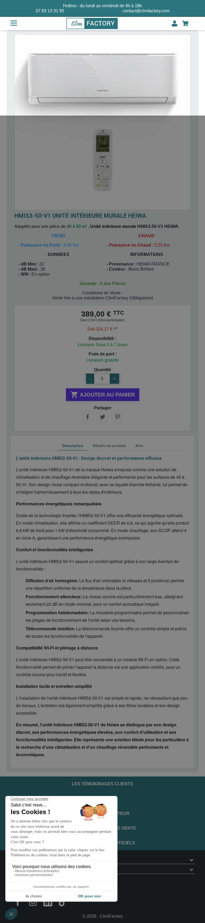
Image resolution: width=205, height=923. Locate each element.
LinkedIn (47, 902)
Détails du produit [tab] (109, 445)
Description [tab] (72, 445)
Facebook (18, 902)
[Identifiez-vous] (174, 23)
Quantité (102, 369)
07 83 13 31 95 (50, 11)
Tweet (102, 416)
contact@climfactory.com (146, 11)
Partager (87, 416)
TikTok (62, 902)
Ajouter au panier (102, 395)
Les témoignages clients (102, 784)
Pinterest (117, 416)
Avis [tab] (139, 445)
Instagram (32, 902)
